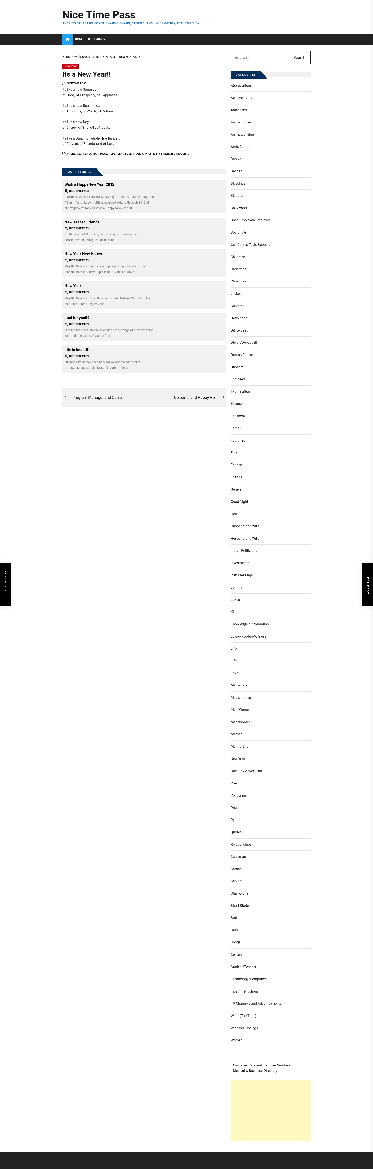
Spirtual (237, 955)
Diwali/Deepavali (244, 342)
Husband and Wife (245, 526)
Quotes (236, 832)
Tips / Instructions (245, 991)
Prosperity (152, 153)
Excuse (236, 404)
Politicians (239, 795)
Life (234, 648)
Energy (75, 153)
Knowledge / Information (250, 624)
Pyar (234, 820)
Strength (167, 153)
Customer (238, 306)
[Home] (68, 39)
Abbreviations (241, 85)
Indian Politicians (244, 550)
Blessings (238, 183)
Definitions (239, 318)
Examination (240, 392)
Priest (235, 808)
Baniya (236, 159)
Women (236, 1040)
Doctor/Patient (242, 355)
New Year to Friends (82, 222)
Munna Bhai (240, 746)
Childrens (238, 257)
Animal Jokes (241, 122)
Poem (235, 783)
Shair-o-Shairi (241, 893)
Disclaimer (96, 39)
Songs (235, 942)
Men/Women (241, 710)
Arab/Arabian (241, 147)
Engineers (238, 379)
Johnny (236, 587)
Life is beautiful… (79, 349)
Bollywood (239, 208)
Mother (236, 734)
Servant (236, 881)
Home (79, 39)
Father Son (239, 440)
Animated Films (243, 134)
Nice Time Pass (99, 15)
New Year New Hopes (83, 254)
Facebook (238, 416)
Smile (235, 918)
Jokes (235, 600)
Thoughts (182, 153)
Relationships (241, 844)
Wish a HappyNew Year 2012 (89, 184)
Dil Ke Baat (239, 330)
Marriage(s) (239, 685)
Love (128, 153)
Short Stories (240, 906)
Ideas (120, 153)
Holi (234, 514)
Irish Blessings (242, 575)
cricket (236, 294)
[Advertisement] (271, 1110)
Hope (112, 153)
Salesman (238, 857)
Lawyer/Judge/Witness (248, 636)
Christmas (238, 269)
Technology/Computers (249, 979)
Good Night (239, 502)
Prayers (138, 153)
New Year (71, 66)
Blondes (237, 196)
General (236, 489)
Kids (234, 612)
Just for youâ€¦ (77, 317)
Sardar (236, 869)
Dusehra (237, 367)
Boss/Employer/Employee (250, 220)
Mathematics (241, 698)
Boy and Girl (240, 232)
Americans (239, 110)
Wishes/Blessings (244, 1028)
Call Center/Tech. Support (250, 245)
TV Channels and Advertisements (256, 1003)
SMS (234, 930)
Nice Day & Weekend (246, 771)
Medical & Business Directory (255, 1071)
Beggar (236, 171)
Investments (240, 563)
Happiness (100, 153)
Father (235, 428)
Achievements (241, 98)
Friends (86, 153)
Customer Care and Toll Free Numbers (262, 1065)
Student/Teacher (243, 967)
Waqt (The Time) (243, 1016)
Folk (234, 453)
